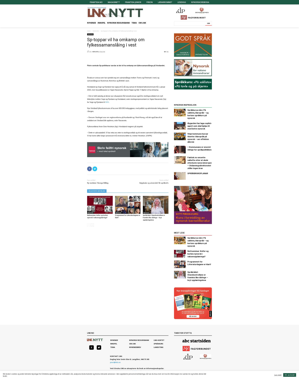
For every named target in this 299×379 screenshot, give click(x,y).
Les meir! (277, 375)
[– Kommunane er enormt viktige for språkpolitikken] (180, 149)
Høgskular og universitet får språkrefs (153, 183)
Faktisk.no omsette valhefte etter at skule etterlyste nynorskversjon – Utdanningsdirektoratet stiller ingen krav (199, 162)
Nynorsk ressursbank (139, 340)
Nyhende (96, 31)
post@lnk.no (115, 362)
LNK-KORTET (159, 340)
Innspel (113, 344)
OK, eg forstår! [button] (290, 375)
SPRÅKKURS (158, 344)
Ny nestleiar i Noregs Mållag (97, 183)
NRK (107, 102)
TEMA (112, 347)
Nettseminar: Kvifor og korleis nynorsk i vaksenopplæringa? (197, 254)
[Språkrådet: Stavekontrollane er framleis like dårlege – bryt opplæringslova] (155, 205)
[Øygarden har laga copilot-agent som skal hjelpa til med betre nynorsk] (180, 126)
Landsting (158, 347)
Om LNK (132, 344)
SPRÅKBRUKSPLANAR (197, 173)
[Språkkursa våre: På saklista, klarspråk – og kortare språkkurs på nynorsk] (180, 112)
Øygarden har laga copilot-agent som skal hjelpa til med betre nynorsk (199, 126)
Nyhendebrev (135, 347)
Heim (89, 31)
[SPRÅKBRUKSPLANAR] (180, 176)
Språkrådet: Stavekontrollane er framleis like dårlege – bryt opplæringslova (154, 217)
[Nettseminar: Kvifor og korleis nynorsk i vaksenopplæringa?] (100, 205)
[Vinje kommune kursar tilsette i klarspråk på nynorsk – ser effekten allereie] (180, 136)
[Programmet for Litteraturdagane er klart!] (128, 205)
